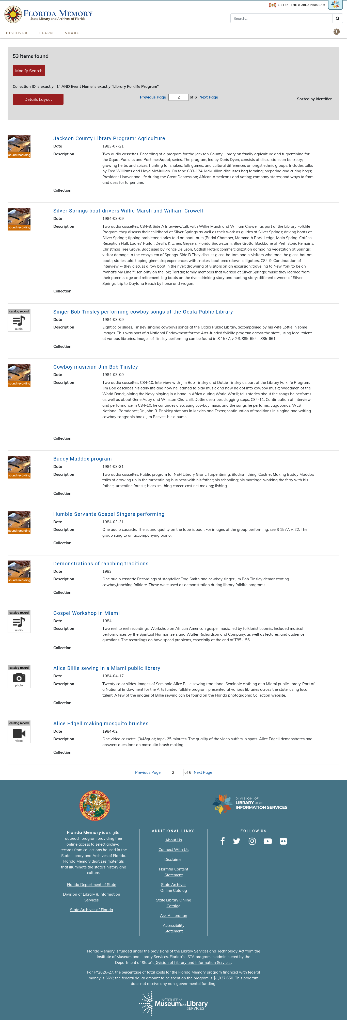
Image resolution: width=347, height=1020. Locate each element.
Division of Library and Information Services (192, 962)
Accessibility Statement (173, 928)
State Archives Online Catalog (173, 887)
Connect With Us (173, 849)
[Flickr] (283, 841)
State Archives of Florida (91, 909)
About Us (173, 839)
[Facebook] (222, 841)
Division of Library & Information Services (91, 897)
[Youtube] (268, 841)
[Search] (338, 18)
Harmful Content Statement (173, 872)
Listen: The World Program (301, 5)
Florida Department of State (91, 884)
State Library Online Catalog (173, 903)
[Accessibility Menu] (337, 31)
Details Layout (38, 99)
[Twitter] (237, 841)
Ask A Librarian (173, 915)
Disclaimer (173, 859)
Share (72, 33)
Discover (17, 33)
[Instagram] (252, 841)
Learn (46, 33)
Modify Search (28, 70)
